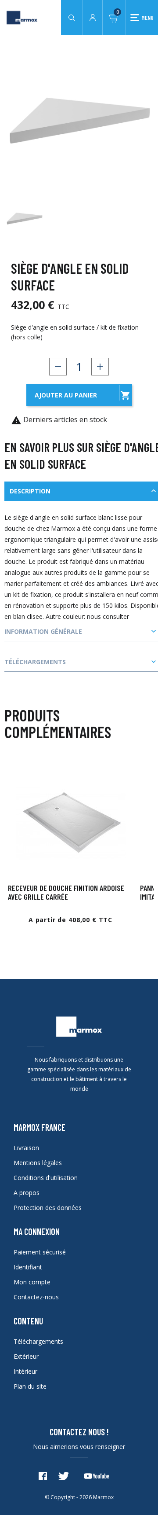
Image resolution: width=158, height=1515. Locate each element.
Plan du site (30, 1386)
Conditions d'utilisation (46, 1177)
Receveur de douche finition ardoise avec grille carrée (66, 892)
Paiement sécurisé (40, 1252)
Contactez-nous (36, 1297)
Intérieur (25, 1371)
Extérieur (26, 1356)
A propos (27, 1192)
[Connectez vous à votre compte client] (93, 17)
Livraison (26, 1148)
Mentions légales (38, 1162)
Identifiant (28, 1267)
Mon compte (32, 1282)
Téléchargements (38, 1341)
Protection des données (48, 1207)
